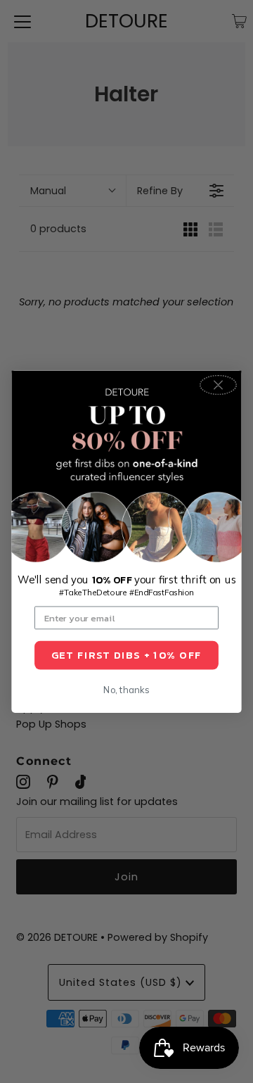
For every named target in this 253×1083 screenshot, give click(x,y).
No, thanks (126, 689)
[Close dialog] (218, 385)
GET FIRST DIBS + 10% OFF (126, 655)
